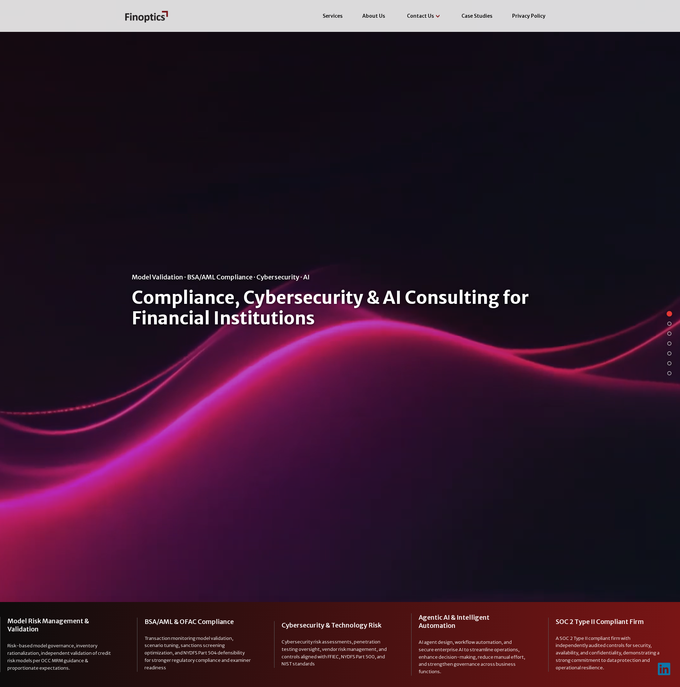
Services (332, 16)
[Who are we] (669, 353)
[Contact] (669, 373)
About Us (373, 16)
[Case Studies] (669, 333)
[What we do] (669, 343)
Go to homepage (149, 16)
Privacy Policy (528, 16)
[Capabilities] (669, 324)
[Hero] (669, 314)
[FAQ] (669, 363)
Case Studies (476, 16)
